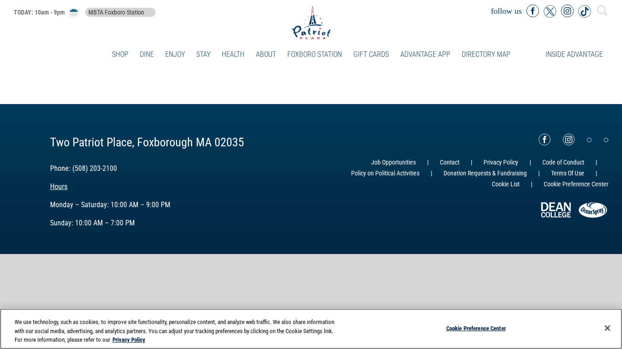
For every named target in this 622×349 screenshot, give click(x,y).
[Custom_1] (606, 140)
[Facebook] (545, 139)
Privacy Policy (501, 162)
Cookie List (506, 184)
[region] (311, 329)
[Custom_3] (589, 140)
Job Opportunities (393, 162)
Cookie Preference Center (476, 327)
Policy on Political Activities (385, 173)
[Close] (607, 328)
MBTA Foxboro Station (116, 12)
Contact (449, 162)
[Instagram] (569, 139)
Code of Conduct (563, 162)
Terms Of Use (567, 173)
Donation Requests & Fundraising (485, 173)
